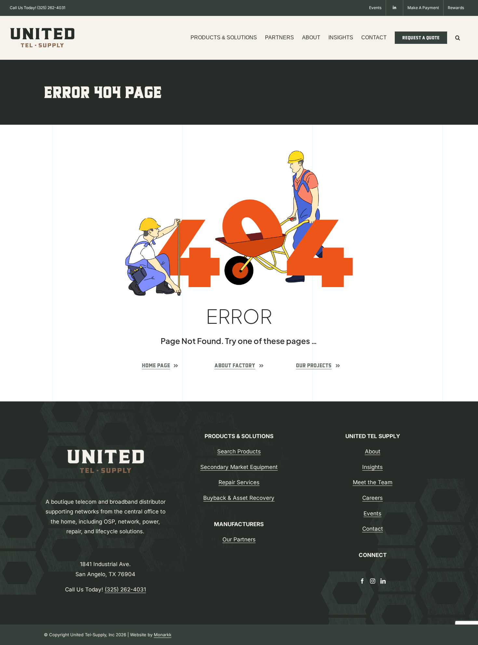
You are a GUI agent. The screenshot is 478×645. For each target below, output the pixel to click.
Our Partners (239, 539)
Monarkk (162, 634)
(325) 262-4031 (51, 7)
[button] (457, 37)
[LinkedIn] (383, 581)
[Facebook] (362, 581)
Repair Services (239, 482)
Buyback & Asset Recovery (238, 498)
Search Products (239, 451)
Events (372, 513)
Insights (372, 467)
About (372, 451)
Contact (372, 528)
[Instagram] (372, 581)
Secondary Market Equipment (239, 467)
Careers (372, 498)
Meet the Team (372, 482)
